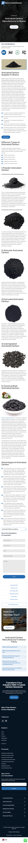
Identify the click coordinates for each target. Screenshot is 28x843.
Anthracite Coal (14, 588)
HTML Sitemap (16, 831)
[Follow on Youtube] (6, 721)
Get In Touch (14, 697)
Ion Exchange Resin (14, 590)
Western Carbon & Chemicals (7, 417)
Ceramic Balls (14, 596)
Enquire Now (14, 27)
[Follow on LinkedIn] (2, 721)
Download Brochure (14, 604)
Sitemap (10, 831)
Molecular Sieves (14, 599)
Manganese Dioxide (14, 593)
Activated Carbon (14, 585)
